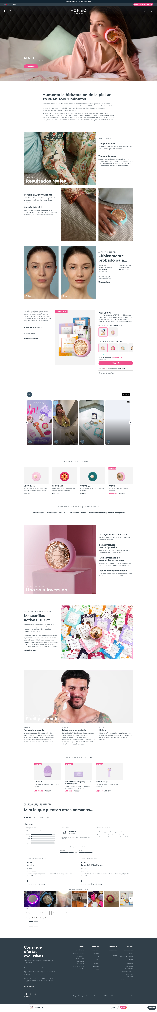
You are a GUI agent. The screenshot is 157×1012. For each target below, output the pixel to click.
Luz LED (62, 513)
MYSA (131, 960)
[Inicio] (78, 12)
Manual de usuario (31, 338)
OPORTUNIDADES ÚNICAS (143, 4)
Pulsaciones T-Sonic (77, 513)
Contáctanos (80, 950)
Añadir (123, 1007)
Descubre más (30, 650)
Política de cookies (127, 980)
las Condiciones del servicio (44, 980)
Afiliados (130, 953)
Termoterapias (38, 513)
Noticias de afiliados (126, 956)
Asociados (130, 963)
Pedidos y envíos (78, 953)
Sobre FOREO (128, 950)
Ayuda (115, 955)
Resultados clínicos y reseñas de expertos (107, 513)
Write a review (44, 817)
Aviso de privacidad (127, 971)
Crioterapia (52, 513)
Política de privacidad (30, 980)
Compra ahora (31, 66)
